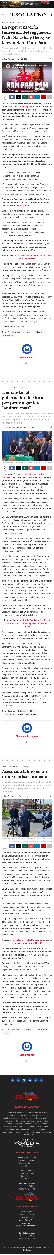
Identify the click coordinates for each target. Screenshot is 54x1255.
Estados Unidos (13, 388)
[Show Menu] (3, 15)
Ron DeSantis (31, 715)
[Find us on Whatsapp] (41, 1080)
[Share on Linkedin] (37, 97)
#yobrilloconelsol (14, 332)
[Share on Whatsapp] (25, 97)
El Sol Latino (37, 332)
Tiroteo (5, 1033)
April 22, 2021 (23, 59)
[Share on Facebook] (12, 97)
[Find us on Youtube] (30, 1080)
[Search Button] (51, 15)
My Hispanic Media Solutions (27, 1225)
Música (24, 22)
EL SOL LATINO (27, 15)
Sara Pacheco (9, 59)
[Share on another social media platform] (49, 97)
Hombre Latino (41, 1029)
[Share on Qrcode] (43, 97)
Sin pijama (23, 206)
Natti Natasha (8, 336)
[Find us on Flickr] (36, 1080)
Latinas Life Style (27, 1214)
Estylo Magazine (27, 1211)
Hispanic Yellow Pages (27, 1220)
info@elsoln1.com (27, 1183)
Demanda (11, 711)
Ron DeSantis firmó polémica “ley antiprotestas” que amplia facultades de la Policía (27, 623)
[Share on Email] (31, 97)
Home (4, 22)
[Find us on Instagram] (18, 1080)
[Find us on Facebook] (13, 1080)
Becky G (26, 332)
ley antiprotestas (9, 715)
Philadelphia (26, 767)
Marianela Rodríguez (11, 427)
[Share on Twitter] (18, 97)
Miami (24, 388)
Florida (33, 711)
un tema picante (26, 107)
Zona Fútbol (27, 1223)
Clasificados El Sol (27, 1217)
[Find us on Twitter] (24, 1081)
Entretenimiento (13, 22)
